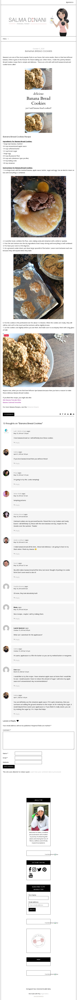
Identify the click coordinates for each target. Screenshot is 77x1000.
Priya (15, 473)
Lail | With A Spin (20, 431)
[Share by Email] (70, 414)
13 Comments (8, 414)
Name (5, 753)
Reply (18, 443)
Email (5, 758)
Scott (16, 563)
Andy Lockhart (19, 540)
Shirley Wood (19, 514)
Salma (16, 452)
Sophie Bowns (19, 586)
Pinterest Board (32, 407)
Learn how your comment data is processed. (45, 772)
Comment (7, 730)
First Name (32, 895)
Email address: (34, 902)
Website (6, 762)
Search (70, 2)
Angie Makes (45, 994)
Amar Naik (17, 494)
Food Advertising (49, 854)
